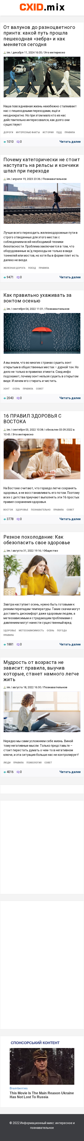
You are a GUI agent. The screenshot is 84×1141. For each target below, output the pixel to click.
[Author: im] (4, 52)
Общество (50, 550)
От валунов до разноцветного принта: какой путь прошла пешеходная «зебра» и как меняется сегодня (39, 36)
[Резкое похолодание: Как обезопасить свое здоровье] (42, 575)
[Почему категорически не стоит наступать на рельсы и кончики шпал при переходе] (42, 203)
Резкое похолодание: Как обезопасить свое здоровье (36, 539)
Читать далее (70, 141)
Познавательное (55, 179)
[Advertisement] (42, 847)
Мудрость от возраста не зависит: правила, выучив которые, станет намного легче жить (41, 671)
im (8, 52)
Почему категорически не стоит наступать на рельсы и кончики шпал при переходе (41, 165)
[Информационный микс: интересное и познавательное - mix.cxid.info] (42, 11)
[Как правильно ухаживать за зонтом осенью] (42, 333)
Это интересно (54, 52)
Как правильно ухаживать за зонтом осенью (37, 297)
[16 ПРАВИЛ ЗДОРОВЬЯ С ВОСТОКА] (42, 458)
